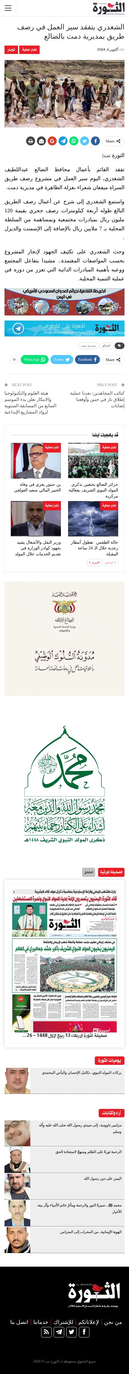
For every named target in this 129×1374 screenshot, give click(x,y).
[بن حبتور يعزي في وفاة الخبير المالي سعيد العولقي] (36, 460)
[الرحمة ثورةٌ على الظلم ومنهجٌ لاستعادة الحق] (17, 1160)
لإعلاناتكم (88, 1322)
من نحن (113, 1322)
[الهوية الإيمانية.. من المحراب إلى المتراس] (17, 1240)
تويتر (11, 49)
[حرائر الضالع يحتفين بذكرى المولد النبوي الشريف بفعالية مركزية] (93, 460)
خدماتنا (40, 1322)
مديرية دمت (88, 345)
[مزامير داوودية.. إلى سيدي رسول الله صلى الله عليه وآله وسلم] (17, 1133)
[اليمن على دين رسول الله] (17, 1186)
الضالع (106, 345)
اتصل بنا (19, 1322)
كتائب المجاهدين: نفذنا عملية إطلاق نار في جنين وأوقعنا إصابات (97, 399)
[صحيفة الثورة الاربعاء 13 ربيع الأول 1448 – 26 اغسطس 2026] (64, 958)
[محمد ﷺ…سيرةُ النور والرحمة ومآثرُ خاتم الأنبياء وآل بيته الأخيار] (17, 1213)
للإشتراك (63, 1322)
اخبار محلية (29, 49)
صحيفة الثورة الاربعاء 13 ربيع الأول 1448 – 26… (64, 1035)
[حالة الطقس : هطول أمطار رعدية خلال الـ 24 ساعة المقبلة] (93, 518)
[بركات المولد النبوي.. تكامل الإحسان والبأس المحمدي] (17, 1081)
